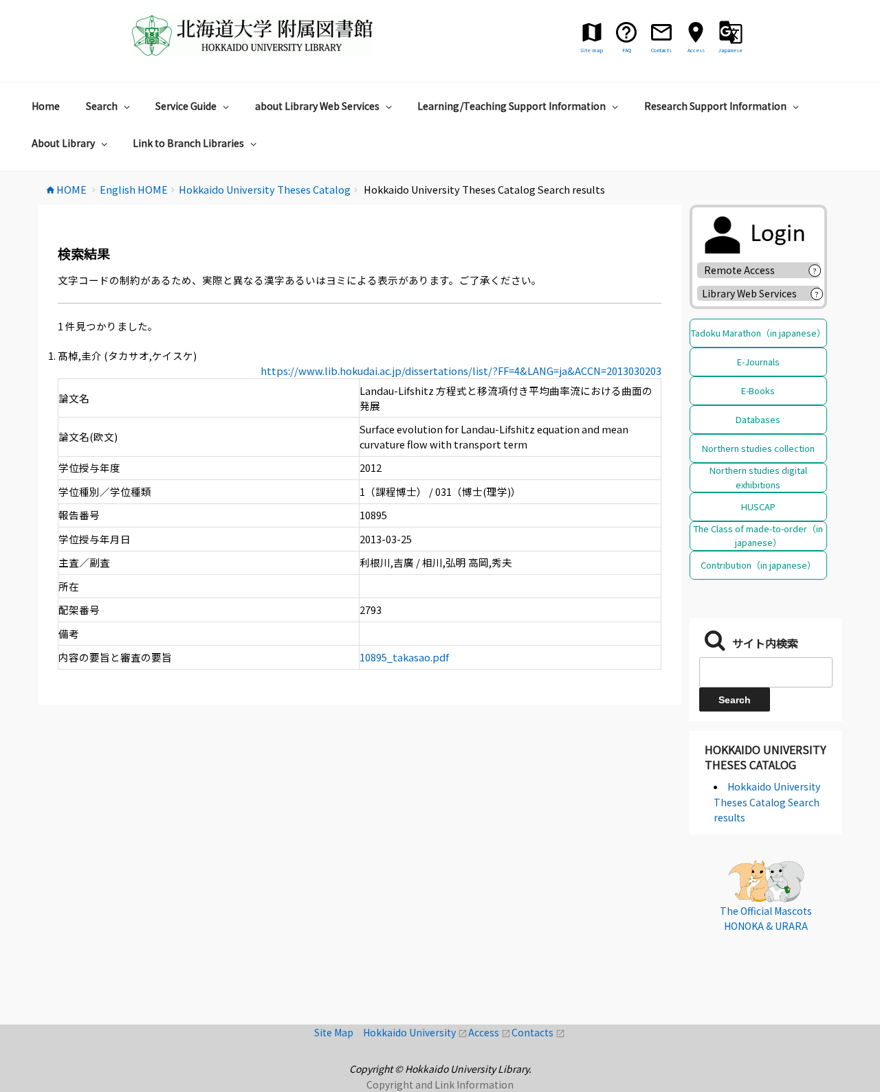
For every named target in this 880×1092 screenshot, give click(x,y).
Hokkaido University (415, 1032)
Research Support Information (715, 106)
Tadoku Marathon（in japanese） (758, 332)
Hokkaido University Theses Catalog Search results (767, 802)
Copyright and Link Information (440, 1084)
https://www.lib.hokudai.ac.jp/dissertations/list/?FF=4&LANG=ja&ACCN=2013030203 (461, 370)
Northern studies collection (758, 448)
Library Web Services (749, 293)
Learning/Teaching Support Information (511, 106)
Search (102, 106)
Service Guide (186, 106)
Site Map (338, 1032)
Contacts (538, 1032)
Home (46, 106)
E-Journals (758, 361)
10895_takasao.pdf (404, 657)
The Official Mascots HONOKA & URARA (766, 918)
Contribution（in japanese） (758, 564)
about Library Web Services (317, 106)
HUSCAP (758, 506)
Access (490, 1032)
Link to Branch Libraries (188, 143)
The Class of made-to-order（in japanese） (758, 535)
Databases (758, 419)
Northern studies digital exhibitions (758, 477)
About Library (63, 143)
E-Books (758, 390)
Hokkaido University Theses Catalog (765, 757)
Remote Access (744, 270)
